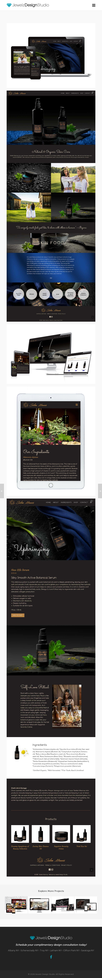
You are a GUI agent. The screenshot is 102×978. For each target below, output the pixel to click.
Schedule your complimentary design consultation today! (51, 944)
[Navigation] (93, 5)
